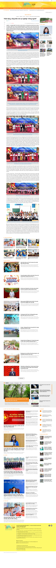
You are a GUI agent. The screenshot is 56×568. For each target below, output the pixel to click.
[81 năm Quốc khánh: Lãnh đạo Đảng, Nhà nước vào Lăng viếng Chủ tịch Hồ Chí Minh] (14, 463)
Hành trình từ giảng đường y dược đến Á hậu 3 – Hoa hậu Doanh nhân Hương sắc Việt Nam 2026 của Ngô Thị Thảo (47, 420)
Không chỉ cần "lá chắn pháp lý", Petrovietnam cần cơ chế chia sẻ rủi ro (31, 493)
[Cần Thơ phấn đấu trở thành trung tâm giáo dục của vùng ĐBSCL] (9, 252)
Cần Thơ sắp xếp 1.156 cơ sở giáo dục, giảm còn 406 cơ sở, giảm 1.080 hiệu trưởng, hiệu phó (21, 258)
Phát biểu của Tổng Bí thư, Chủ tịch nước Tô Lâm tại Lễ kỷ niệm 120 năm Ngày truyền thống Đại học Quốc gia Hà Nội (29, 367)
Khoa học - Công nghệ (27, 8)
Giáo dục (17, 16)
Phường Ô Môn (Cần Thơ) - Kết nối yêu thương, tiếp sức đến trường (9, 247)
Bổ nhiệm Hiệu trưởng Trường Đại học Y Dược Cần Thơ (45, 35)
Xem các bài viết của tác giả (35, 20)
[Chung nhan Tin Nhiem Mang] (20, 549)
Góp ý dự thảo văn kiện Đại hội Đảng (35, 16)
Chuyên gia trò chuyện (34, 8)
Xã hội (24, 16)
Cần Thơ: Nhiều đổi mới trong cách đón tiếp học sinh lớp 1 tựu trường (21, 247)
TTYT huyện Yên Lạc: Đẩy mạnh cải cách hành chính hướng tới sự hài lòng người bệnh (48, 442)
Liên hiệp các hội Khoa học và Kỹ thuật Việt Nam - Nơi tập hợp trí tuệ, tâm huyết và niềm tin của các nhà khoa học (47, 425)
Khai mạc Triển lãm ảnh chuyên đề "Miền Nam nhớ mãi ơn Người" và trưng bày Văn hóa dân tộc (32, 463)
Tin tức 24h (27, 16)
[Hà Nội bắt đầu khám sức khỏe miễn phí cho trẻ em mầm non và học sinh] (33, 242)
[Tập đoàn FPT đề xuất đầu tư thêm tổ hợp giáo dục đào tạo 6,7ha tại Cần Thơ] (33, 252)
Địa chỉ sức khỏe (44, 434)
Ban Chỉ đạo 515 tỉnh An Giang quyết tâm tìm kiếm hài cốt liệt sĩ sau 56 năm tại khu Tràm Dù (32, 470)
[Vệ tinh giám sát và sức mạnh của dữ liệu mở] (35, 386)
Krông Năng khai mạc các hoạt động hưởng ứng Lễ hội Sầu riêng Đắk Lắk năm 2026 (23, 10)
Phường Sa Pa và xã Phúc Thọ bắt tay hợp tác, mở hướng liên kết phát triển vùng (30, 354)
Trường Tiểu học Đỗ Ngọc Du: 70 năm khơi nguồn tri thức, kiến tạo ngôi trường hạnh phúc (30, 341)
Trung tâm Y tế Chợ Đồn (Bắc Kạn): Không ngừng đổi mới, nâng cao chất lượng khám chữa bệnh (47, 475)
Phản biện (39, 8)
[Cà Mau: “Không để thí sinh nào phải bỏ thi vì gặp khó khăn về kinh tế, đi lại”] (11, 332)
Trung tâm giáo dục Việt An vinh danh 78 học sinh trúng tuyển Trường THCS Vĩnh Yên (30, 276)
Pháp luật (21, 16)
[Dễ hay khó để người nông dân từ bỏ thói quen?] (35, 402)
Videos (42, 8)
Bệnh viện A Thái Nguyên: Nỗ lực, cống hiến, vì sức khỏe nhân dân (48, 464)
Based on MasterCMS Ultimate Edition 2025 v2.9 (10, 552)
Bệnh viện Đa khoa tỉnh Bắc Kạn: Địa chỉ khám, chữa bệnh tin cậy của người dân (48, 480)
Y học (17, 8)
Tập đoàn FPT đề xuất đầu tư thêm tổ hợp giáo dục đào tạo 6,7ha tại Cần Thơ (33, 258)
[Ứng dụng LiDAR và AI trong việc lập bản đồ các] (17, 391)
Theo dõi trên (30, 23)
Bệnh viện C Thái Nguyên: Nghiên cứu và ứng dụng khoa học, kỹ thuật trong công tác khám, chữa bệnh (48, 448)
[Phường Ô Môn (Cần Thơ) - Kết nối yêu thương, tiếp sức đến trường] (9, 242)
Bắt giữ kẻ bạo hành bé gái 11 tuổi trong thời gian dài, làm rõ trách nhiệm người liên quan (42, 54)
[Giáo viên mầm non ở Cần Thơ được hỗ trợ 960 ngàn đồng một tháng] (11, 267)
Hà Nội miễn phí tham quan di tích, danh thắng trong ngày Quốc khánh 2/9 (31, 440)
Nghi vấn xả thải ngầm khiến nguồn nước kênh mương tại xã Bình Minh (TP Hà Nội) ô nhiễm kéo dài (45, 391)
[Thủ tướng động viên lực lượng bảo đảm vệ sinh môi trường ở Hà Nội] (35, 397)
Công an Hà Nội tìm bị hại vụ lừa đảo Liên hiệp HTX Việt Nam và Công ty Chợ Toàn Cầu (14, 495)
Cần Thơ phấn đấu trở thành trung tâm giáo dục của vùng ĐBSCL (9, 257)
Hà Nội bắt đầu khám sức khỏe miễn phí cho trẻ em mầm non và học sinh (33, 247)
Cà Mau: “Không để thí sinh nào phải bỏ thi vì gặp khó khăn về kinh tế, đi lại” (30, 328)
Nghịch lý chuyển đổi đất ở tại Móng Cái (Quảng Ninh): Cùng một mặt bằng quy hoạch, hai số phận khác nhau (31, 481)
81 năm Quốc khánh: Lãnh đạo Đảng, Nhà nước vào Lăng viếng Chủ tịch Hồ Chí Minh (13, 472)
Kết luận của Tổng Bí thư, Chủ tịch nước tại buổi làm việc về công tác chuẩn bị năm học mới (29, 289)
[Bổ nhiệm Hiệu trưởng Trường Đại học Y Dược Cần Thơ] (46, 30)
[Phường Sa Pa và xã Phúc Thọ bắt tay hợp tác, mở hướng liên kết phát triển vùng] (11, 358)
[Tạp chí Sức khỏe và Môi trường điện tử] (28, 4)
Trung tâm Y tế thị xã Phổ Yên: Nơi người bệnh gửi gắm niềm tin (48, 459)
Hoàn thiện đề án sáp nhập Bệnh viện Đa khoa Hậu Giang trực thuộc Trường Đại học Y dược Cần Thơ (14, 449)
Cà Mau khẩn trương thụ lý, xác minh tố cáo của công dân (49, 54)
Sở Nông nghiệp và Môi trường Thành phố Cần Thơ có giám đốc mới (32, 446)
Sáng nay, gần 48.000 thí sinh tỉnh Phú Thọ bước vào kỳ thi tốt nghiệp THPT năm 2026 (29, 302)
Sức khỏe (11, 8)
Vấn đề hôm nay (7, 8)
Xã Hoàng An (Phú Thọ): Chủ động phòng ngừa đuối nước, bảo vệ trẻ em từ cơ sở (29, 315)
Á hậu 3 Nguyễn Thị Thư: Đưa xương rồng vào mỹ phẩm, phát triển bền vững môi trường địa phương (46, 430)
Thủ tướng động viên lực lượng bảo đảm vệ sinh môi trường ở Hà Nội (45, 396)
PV (8, 20)
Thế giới (23, 8)
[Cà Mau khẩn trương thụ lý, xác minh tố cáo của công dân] (49, 50)
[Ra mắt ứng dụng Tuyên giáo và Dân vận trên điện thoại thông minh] (14, 417)
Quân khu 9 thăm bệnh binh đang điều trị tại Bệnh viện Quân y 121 (49, 45)
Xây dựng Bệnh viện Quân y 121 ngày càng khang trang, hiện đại (42, 45)
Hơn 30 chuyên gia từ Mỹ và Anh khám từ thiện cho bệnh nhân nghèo (48, 437)
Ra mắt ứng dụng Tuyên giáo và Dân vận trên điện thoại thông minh (14, 426)
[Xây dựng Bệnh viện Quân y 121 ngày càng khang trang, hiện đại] (43, 42)
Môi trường (14, 8)
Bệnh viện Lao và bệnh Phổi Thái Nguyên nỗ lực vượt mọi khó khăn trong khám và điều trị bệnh (48, 453)
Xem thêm (21, 378)
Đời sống (20, 8)
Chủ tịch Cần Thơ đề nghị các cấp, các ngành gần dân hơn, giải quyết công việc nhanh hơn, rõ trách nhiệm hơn (31, 435)
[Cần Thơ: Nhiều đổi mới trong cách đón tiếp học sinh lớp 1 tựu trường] (21, 242)
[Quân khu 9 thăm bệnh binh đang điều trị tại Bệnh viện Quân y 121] (49, 42)
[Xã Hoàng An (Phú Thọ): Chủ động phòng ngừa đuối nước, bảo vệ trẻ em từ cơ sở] (11, 319)
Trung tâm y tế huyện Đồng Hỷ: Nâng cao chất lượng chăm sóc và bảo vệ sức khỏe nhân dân (48, 470)
